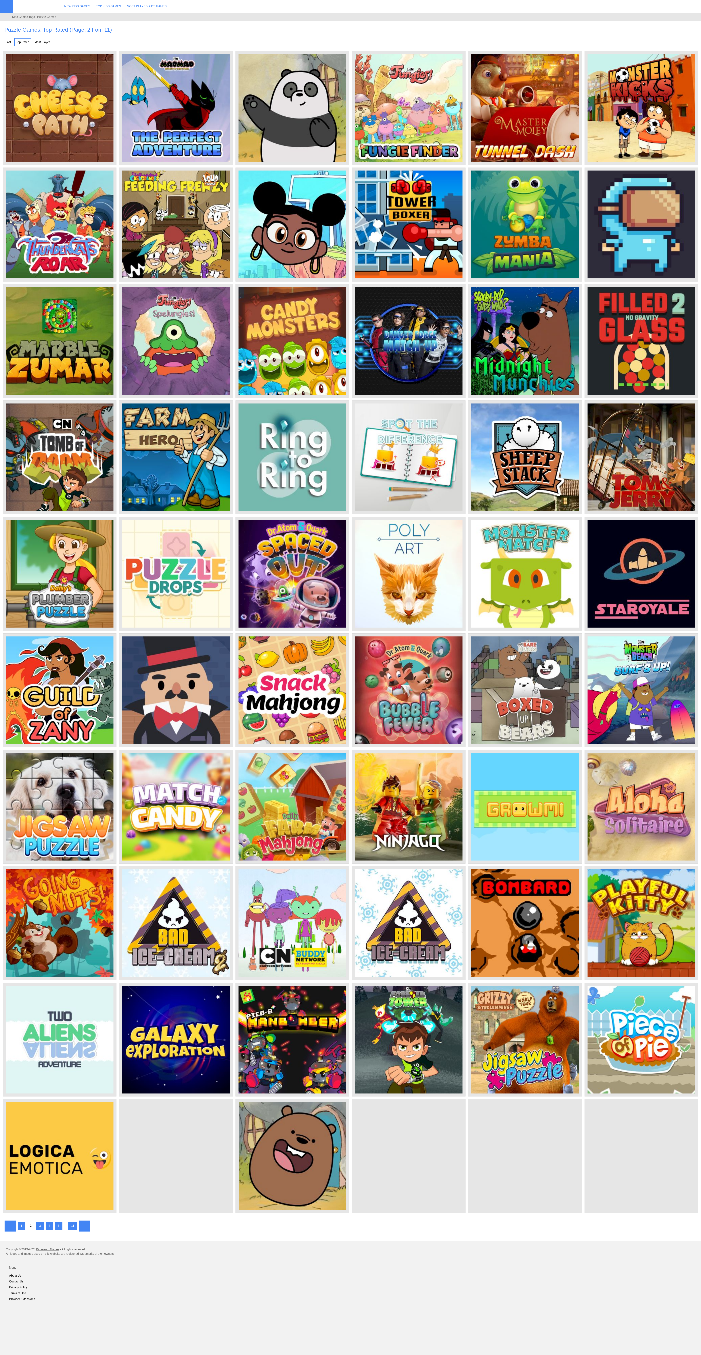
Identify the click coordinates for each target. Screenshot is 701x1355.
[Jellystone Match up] (408, 1156)
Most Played (43, 42)
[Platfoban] (641, 224)
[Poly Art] (408, 573)
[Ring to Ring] (292, 457)
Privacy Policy (18, 1287)
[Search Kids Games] (695, 6)
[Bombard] (525, 923)
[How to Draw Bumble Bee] (292, 224)
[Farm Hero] (176, 457)
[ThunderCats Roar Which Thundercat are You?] (59, 224)
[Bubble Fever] (408, 690)
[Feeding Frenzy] (176, 224)
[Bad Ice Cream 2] (176, 923)
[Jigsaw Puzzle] (59, 806)
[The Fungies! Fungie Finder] (408, 108)
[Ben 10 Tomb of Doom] (59, 457)
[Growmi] (525, 806)
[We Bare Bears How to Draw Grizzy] (292, 1156)
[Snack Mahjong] (292, 690)
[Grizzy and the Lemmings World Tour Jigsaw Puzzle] (525, 1039)
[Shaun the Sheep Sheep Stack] (525, 457)
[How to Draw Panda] (292, 108)
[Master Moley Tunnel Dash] (525, 108)
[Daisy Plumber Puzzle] (59, 573)
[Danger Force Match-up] (408, 341)
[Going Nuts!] (59, 923)
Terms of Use (17, 1293)
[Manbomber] (292, 1039)
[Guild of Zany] (59, 690)
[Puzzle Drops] (176, 573)
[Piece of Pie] (641, 1039)
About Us (15, 1275)
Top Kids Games (108, 6)
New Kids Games (77, 6)
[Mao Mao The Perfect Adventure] (176, 108)
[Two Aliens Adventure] (59, 1039)
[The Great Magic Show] (176, 690)
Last (8, 42)
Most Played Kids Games (147, 6)
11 (72, 1225)
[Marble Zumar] (59, 341)
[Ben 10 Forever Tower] (408, 1039)
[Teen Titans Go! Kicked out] (641, 1156)
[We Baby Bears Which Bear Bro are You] (525, 1156)
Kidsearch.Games (47, 1249)
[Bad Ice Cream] (408, 923)
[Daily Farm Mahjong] (292, 806)
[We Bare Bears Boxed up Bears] (525, 690)
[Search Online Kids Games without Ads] (7, 17)
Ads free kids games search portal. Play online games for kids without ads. (35, 6)
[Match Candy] (176, 806)
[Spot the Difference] (408, 457)
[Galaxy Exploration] (176, 1039)
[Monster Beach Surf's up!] (641, 690)
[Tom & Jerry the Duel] (641, 457)
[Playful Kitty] (641, 923)
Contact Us (16, 1281)
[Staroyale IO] (641, 573)
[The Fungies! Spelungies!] (176, 341)
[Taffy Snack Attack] (176, 1156)
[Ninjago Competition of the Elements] (408, 806)
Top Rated (22, 42)
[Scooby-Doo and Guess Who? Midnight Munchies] (525, 341)
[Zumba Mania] (525, 224)
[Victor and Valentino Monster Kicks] (641, 108)
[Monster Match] (525, 573)
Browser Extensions (22, 1299)
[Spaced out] (292, 573)
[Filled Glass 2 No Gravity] (641, 341)
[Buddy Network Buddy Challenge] (292, 923)
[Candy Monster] (292, 341)
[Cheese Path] (59, 108)
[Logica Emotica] (59, 1156)
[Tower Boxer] (408, 224)
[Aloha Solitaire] (641, 806)
